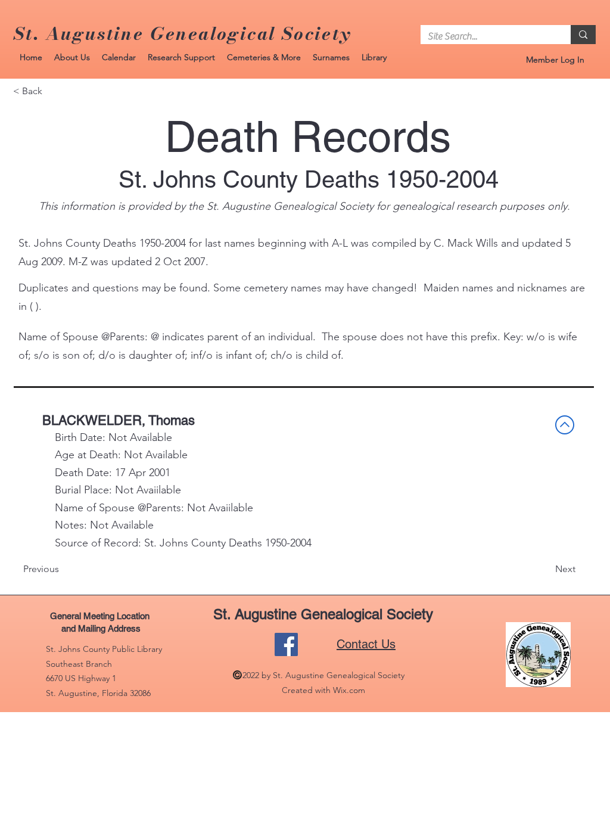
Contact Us (366, 644)
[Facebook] (286, 644)
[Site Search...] (583, 34)
